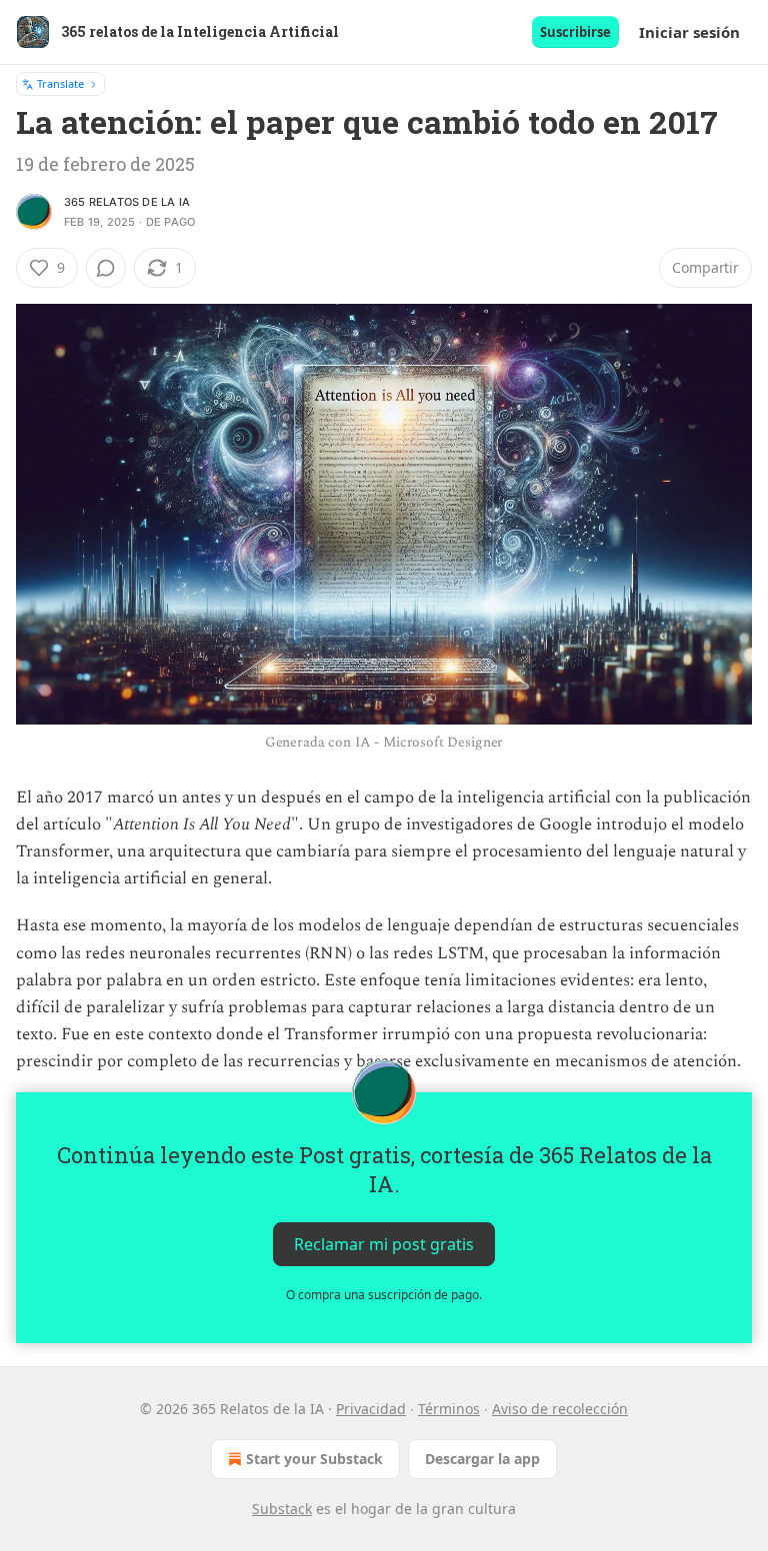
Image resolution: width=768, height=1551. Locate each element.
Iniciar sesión (689, 32)
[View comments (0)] (106, 268)
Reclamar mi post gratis (384, 1243)
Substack (282, 1508)
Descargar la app (482, 1458)
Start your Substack (314, 1458)
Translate (60, 83)
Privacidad (371, 1408)
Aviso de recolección (560, 1408)
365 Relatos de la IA (127, 202)
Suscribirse (575, 32)
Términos (449, 1408)
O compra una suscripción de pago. (384, 1294)
